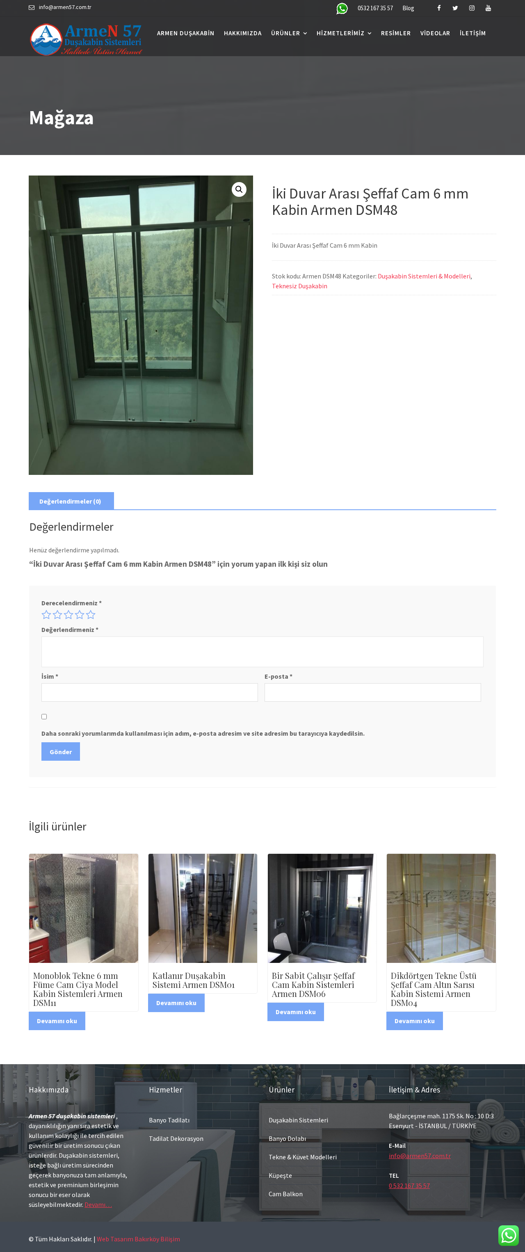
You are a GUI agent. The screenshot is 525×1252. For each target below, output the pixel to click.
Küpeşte (280, 1175)
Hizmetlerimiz (341, 33)
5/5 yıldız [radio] (91, 615)
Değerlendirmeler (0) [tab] (70, 501)
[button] (239, 189)
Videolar (435, 33)
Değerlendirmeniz (69, 629)
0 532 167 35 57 (409, 1185)
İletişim (473, 33)
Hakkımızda (243, 33)
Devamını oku (57, 1021)
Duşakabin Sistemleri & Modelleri (424, 276)
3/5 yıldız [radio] (68, 615)
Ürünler (285, 33)
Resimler (396, 33)
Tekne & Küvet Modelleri (303, 1157)
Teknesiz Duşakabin (299, 286)
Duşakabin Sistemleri (298, 1120)
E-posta (278, 676)
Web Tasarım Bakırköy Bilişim (138, 1239)
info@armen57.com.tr (420, 1156)
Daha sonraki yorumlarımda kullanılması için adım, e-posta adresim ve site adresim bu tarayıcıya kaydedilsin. (203, 733)
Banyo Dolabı (287, 1138)
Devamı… (98, 1204)
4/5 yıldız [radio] (79, 615)
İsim (49, 676)
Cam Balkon (286, 1194)
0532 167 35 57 (375, 8)
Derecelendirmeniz (71, 603)
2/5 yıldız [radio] (57, 615)
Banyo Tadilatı (169, 1120)
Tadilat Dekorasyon (176, 1138)
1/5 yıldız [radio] (46, 615)
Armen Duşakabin (186, 33)
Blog (408, 8)
